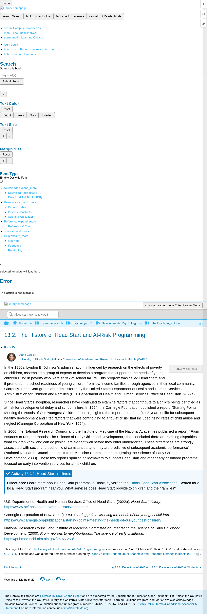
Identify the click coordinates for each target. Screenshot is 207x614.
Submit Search (12, 81)
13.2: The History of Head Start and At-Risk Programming (63, 549)
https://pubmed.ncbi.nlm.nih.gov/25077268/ (39, 539)
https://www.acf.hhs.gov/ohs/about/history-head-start (46, 507)
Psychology (80, 323)
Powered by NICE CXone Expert (61, 595)
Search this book (10, 68)
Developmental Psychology (119, 323)
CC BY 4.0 (11, 553)
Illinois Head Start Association (153, 483)
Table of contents (186, 368)
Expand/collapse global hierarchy (9, 323)
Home (22, 323)
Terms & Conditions (168, 603)
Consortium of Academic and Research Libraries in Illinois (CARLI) (105, 359)
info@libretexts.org (75, 608)
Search (10, 315)
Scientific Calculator (20, 216)
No (63, 579)
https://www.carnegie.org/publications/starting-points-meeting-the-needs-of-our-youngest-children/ (82, 520)
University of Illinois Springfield (38, 359)
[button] (14, 245)
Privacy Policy (145, 603)
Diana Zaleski (27, 354)
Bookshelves (49, 323)
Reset (6, 109)
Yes (48, 579)
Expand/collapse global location (201, 322)
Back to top (11, 567)
